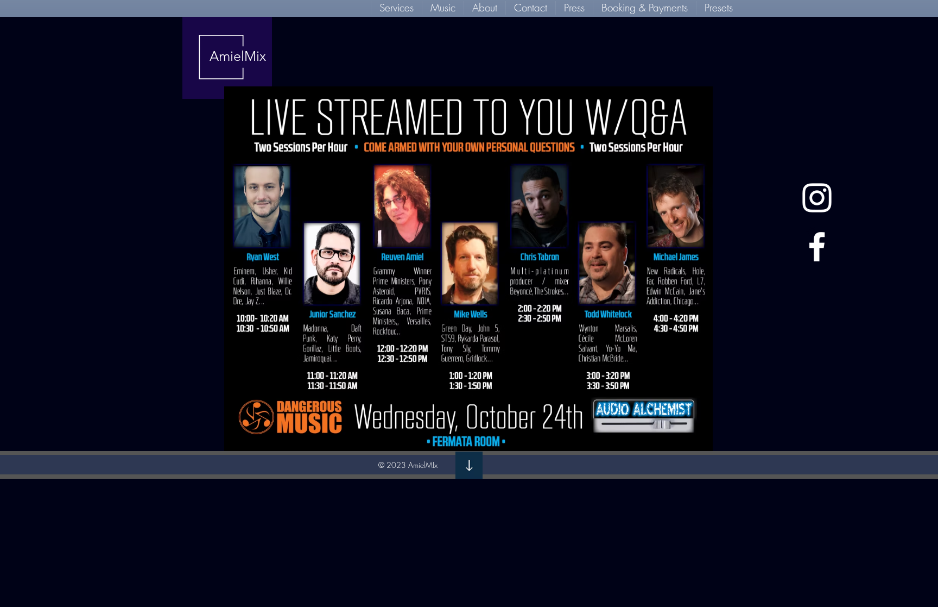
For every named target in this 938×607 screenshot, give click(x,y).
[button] (396, 8)
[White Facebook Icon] (816, 246)
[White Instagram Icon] (816, 197)
